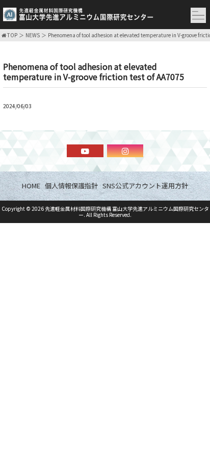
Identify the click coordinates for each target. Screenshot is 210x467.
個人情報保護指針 (71, 185)
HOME (31, 185)
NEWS (32, 35)
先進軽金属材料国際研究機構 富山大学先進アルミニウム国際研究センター (127, 211)
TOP (11, 35)
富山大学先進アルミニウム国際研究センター (78, 17)
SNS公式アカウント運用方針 (145, 185)
